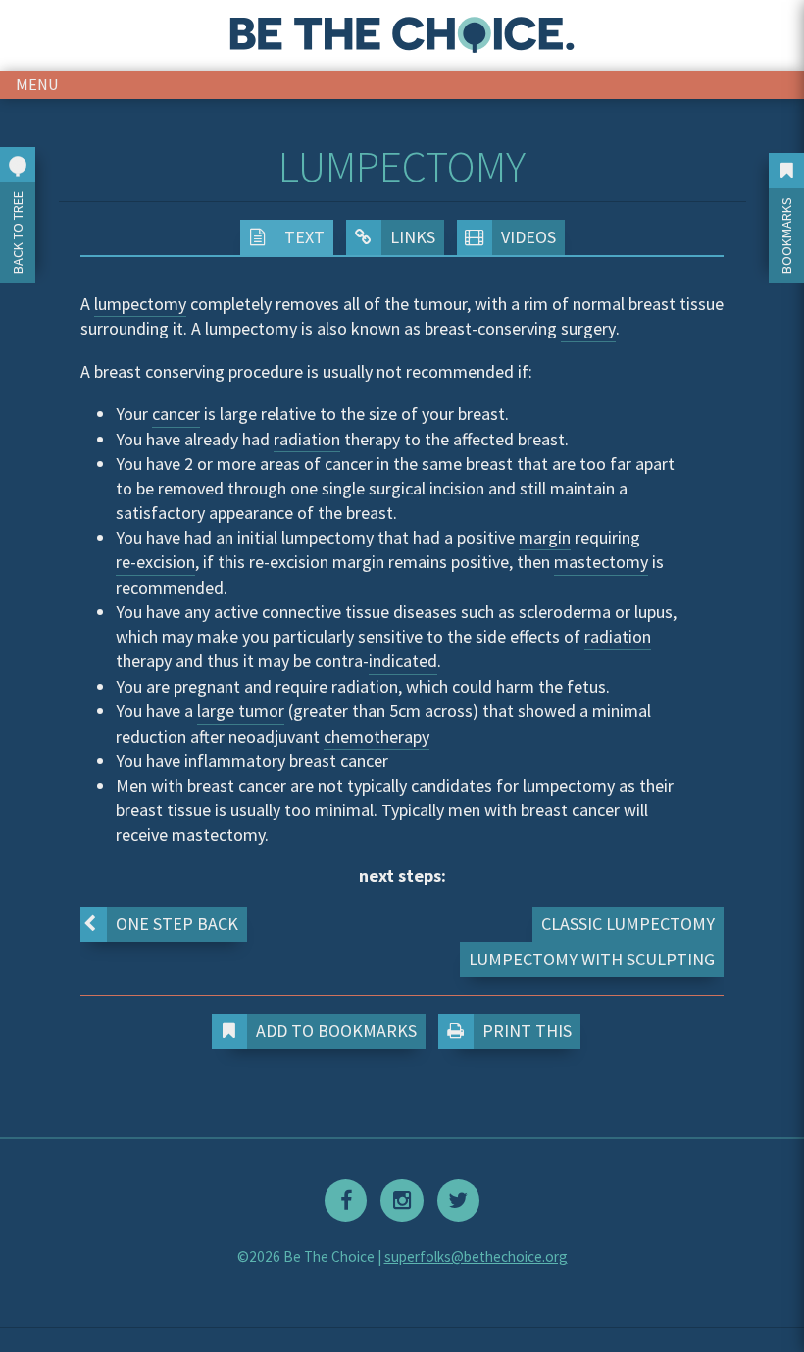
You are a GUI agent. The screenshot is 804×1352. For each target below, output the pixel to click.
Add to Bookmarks (336, 1030)
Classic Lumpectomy (628, 923)
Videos (528, 237)
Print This (527, 1030)
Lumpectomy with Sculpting (592, 959)
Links (412, 237)
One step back (177, 923)
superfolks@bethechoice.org (476, 1256)
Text (304, 237)
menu (37, 84)
